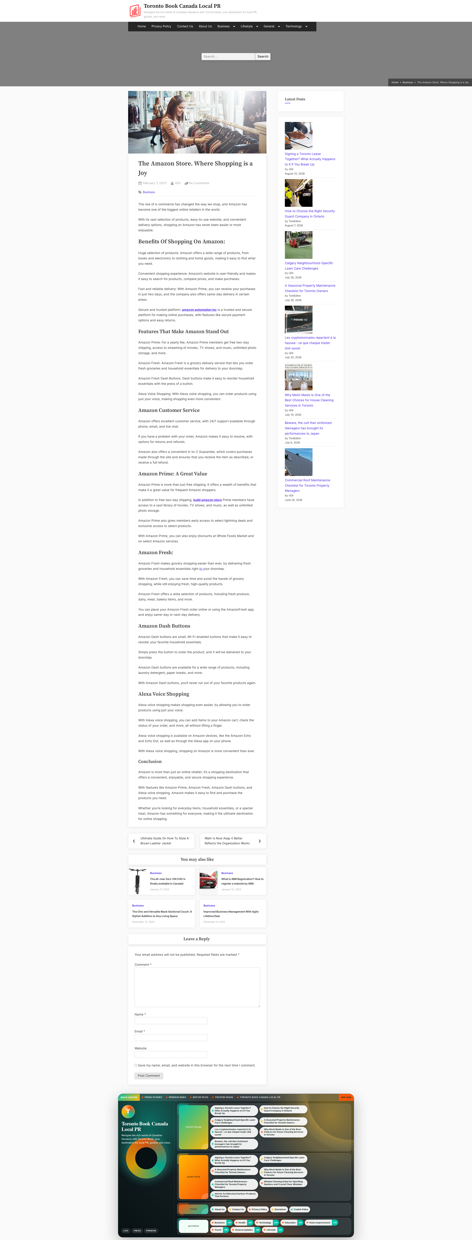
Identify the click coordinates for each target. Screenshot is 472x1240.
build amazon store (207, 500)
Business (224, 26)
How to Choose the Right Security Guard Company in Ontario (281, 1109)
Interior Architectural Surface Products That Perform (235, 1195)
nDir (178, 183)
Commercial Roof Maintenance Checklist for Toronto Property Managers (307, 485)
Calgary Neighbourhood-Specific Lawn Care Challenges (235, 1121)
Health (242, 1222)
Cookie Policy (301, 1209)
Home (142, 26)
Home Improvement (319, 1222)
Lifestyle (247, 26)
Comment (143, 964)
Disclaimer (280, 1209)
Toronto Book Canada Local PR (182, 6)
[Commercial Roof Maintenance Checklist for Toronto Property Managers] (299, 463)
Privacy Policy (161, 26)
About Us (205, 26)
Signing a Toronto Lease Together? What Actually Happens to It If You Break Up (310, 159)
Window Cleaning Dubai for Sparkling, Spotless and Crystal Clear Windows (283, 1183)
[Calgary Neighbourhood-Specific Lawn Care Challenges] (299, 245)
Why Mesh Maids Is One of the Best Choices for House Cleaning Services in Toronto (309, 400)
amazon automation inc (199, 310)
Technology (294, 26)
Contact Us (185, 26)
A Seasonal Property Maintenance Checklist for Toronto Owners (282, 1121)
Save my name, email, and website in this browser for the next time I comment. (197, 1065)
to (201, 569)
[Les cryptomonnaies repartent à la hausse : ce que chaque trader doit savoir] (299, 320)
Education (290, 1222)
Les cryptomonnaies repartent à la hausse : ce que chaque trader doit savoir (310, 343)
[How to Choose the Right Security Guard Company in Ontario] (299, 193)
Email (140, 1031)
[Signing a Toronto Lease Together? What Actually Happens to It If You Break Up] (299, 136)
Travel (218, 1230)
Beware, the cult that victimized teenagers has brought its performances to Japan (308, 428)
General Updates (244, 1230)
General (269, 26)
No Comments (199, 183)
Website (141, 1048)
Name (140, 1014)
